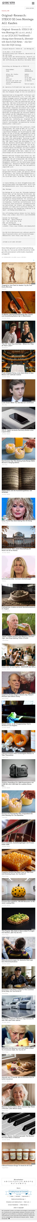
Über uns (26, 1202)
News (12, 1196)
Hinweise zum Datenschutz (14, 1202)
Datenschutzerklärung (17, 1199)
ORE (8, 11)
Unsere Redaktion (13, 1205)
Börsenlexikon (18, 1180)
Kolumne (4, 11)
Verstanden (5, 1218)
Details (31, 1217)
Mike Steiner (24, 1205)
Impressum (25, 1196)
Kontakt (18, 1196)
